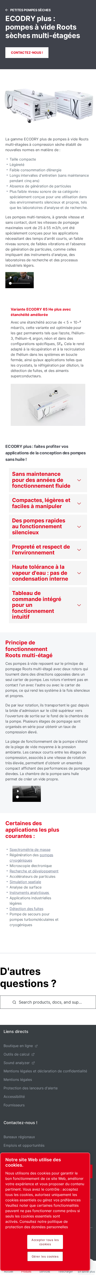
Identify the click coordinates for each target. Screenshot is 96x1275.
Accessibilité (14, 1096)
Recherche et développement (34, 871)
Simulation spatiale (25, 882)
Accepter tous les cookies (45, 1242)
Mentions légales (18, 1079)
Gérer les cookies (45, 1256)
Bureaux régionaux (19, 1137)
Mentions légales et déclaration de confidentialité (45, 1071)
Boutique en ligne (18, 1045)
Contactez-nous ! (27, 52)
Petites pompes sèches (30, 10)
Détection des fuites (26, 908)
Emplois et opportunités (24, 1145)
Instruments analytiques (30, 892)
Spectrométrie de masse (30, 849)
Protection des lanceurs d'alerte (31, 1088)
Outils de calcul (16, 1054)
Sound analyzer (17, 1062)
